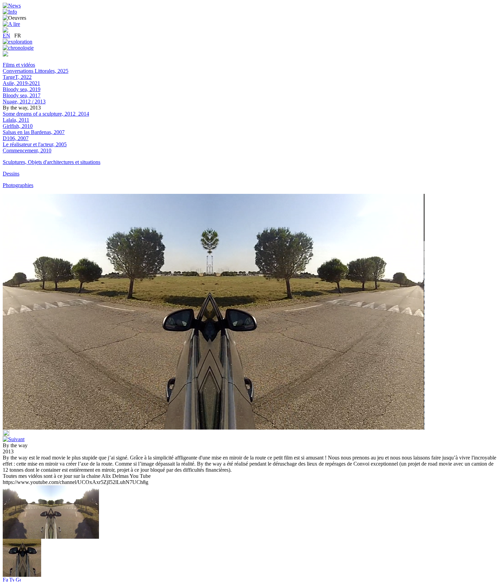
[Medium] (5, 54)
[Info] (10, 12)
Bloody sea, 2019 (21, 89)
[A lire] (11, 24)
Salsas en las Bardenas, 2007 (34, 132)
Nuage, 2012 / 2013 (24, 101)
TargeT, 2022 (17, 77)
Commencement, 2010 (27, 150)
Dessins (11, 174)
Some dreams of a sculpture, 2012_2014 (46, 114)
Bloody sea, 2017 (21, 95)
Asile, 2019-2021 (21, 83)
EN (6, 35)
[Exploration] (17, 42)
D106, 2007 (16, 138)
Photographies (18, 185)
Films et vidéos (19, 65)
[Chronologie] (18, 48)
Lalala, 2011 (16, 120)
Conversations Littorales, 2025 (35, 71)
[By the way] (22, 575)
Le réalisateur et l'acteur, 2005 (35, 144)
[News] (12, 6)
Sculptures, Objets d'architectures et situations (51, 162)
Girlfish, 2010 (18, 126)
